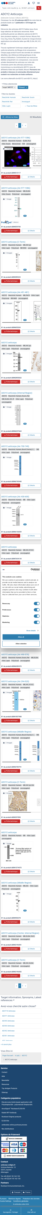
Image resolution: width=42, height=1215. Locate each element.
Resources (5, 1084)
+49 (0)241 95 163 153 (11, 1176)
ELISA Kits (5, 1121)
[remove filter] (15, 87)
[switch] (37, 609)
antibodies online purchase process (14, 1125)
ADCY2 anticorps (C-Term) (13, 242)
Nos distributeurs (8, 1129)
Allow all (21, 637)
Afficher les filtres (11, 117)
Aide (3, 1076)
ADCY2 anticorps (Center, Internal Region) (20, 933)
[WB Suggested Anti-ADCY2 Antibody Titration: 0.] (18, 751)
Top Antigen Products (9, 1088)
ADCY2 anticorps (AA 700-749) (15, 446)
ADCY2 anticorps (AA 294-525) (15, 681)
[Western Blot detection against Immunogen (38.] (18, 207)
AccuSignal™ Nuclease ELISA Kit (13, 1109)
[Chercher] (38, 8)
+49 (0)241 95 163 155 (12, 1179)
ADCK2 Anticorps (8, 1031)
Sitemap (5, 1092)
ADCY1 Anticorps (8, 1016)
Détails (32, 177)
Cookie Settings (5, 1201)
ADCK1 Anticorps (8, 1036)
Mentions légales (14, 1199)
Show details (31, 630)
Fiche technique (11, 177)
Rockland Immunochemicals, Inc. (13, 1186)
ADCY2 (24, 1056)
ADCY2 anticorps (9, 342)
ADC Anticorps (7, 1041)
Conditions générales (20, 1201)
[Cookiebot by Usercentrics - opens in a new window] (31, 569)
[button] (38, 157)
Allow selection (21, 643)
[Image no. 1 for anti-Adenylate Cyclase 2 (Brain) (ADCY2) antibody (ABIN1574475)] (18, 851)
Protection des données (31, 1199)
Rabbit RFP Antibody (9, 1113)
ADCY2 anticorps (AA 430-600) (15, 496)
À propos (3, 1199)
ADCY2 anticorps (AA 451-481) (15, 292)
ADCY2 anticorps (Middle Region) (16, 732)
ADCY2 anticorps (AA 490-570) (15, 654)
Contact (4, 1072)
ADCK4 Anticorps (8, 1026)
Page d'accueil (7, 1056)
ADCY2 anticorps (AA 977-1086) (15, 137)
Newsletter (5, 1080)
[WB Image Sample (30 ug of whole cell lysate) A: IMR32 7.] (18, 361)
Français (17, 1192)
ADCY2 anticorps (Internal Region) (16, 393)
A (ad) (17, 1056)
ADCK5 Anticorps (8, 1021)
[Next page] (25, 125)
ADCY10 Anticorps (8, 1011)
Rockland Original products (11, 1117)
